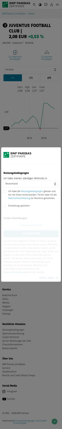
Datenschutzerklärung (19, 198)
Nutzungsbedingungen (32, 191)
